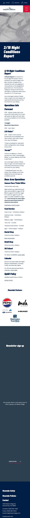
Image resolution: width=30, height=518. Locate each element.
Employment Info (7, 516)
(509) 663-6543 (12, 511)
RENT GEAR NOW (9, 238)
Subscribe (13, 461)
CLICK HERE (21, 255)
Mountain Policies (9, 495)
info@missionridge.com (13, 513)
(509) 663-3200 (13, 509)
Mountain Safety (8, 490)
